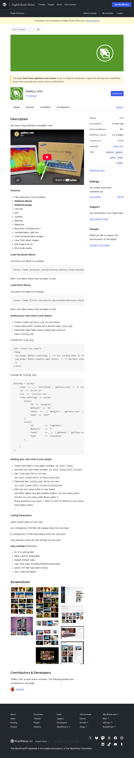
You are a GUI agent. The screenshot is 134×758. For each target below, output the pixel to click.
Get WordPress (122, 4)
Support (120, 107)
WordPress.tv (64, 727)
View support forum (99, 219)
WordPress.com (111, 714)
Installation (45, 107)
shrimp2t (33, 95)
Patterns (37, 727)
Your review (95, 196)
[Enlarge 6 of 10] (55, 650)
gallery (113, 158)
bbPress (107, 722)
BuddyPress (109, 727)
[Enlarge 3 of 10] (55, 590)
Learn (59, 714)
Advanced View (97, 170)
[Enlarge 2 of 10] (30, 619)
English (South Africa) (44, 741)
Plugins (37, 722)
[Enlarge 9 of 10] (80, 629)
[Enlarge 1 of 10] (30, 590)
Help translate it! (93, 20)
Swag (83, 727)
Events (83, 718)
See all (120, 196)
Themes (37, 718)
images (119, 163)
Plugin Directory (17, 13)
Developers (62, 722)
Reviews (30, 107)
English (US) (118, 146)
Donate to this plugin (100, 245)
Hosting (13, 722)
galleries (119, 152)
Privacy (13, 727)
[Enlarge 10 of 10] (80, 645)
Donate (84, 722)
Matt (106, 718)
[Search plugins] (38, 29)
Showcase (38, 714)
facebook (110, 152)
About (13, 714)
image (120, 158)
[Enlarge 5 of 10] (55, 633)
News (12, 718)
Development (63, 107)
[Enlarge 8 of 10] (80, 608)
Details (16, 107)
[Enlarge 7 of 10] (80, 590)
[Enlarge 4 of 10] (55, 623)
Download (117, 93)
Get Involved (85, 714)
